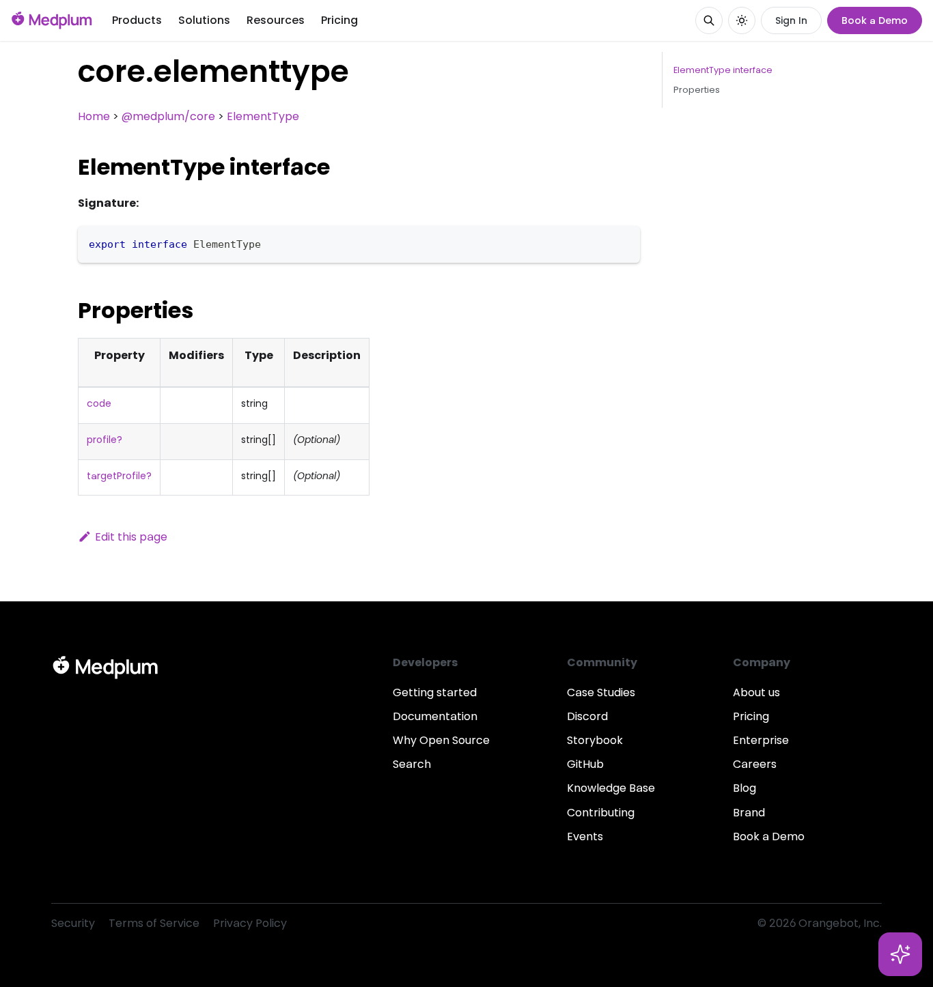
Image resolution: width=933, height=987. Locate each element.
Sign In (791, 20)
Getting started (435, 692)
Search (412, 764)
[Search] (709, 20)
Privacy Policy (250, 923)
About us (756, 692)
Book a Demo (874, 20)
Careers (755, 764)
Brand (749, 812)
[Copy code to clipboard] (623, 242)
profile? (104, 439)
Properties (696, 90)
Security (73, 923)
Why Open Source (441, 740)
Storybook (595, 740)
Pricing (339, 20)
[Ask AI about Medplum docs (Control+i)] (900, 954)
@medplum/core (168, 116)
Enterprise (761, 740)
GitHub (585, 764)
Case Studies (601, 692)
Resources (276, 20)
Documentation (435, 716)
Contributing (601, 812)
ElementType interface (722, 70)
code (99, 403)
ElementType (263, 116)
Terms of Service (154, 923)
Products (137, 20)
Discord (587, 716)
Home (94, 116)
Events (585, 836)
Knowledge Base (611, 788)
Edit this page (131, 537)
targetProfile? (119, 476)
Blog (744, 788)
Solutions (204, 20)
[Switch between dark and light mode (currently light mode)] (741, 20)
